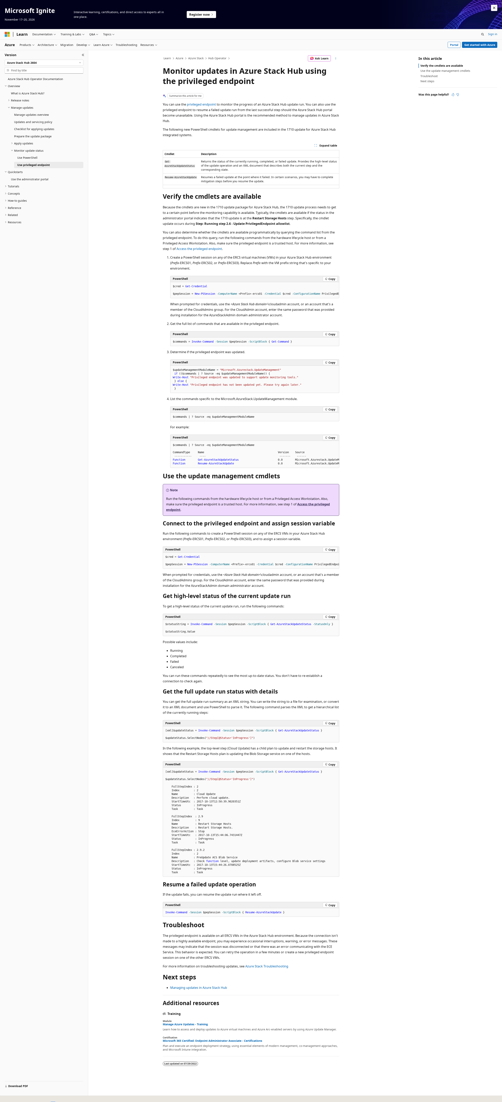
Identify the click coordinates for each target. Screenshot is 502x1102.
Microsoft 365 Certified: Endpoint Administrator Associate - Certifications (212, 1041)
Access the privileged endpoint (199, 249)
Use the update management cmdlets (445, 71)
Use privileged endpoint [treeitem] (33, 165)
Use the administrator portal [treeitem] (29, 179)
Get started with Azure (479, 45)
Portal (454, 45)
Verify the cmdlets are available (441, 65)
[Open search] (483, 34)
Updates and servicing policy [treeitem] (33, 122)
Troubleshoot (429, 76)
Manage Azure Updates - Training (185, 1024)
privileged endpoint (201, 104)
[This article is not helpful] (457, 94)
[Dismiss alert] (494, 8)
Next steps (427, 81)
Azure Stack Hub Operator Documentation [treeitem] (35, 79)
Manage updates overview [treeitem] (31, 115)
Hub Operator (217, 58)
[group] (254, 290)
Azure (179, 58)
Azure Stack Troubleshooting (266, 966)
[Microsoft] (7, 34)
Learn (167, 58)
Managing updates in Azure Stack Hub (198, 987)
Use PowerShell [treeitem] (27, 158)
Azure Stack (196, 58)
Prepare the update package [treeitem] (33, 136)
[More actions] (335, 58)
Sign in (492, 34)
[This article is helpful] (453, 94)
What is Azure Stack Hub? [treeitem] (27, 93)
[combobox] (44, 63)
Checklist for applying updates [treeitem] (34, 129)
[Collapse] (83, 55)
